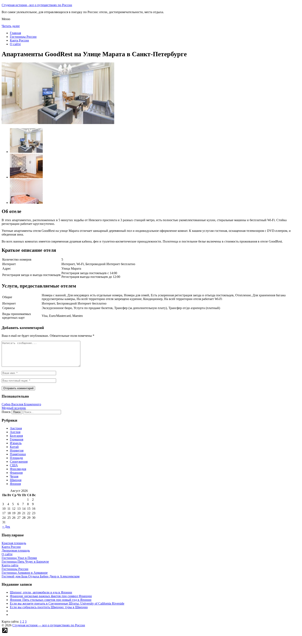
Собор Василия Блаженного (21, 404)
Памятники (18, 454)
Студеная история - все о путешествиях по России (37, 5)
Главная (15, 33)
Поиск (6, 412)
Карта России (19, 40)
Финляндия (18, 469)
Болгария (16, 435)
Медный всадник (14, 408)
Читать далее (11, 26)
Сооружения (19, 461)
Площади (16, 458)
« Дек (6, 526)
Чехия (14, 476)
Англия (15, 432)
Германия (16, 439)
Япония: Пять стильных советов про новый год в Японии (50, 599)
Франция (16, 472)
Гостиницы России (23, 36)
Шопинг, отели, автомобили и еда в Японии (41, 592)
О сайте (15, 44)
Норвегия (16, 450)
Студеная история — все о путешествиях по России (48, 625)
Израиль (16, 443)
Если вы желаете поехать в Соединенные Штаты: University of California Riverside (67, 603)
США (14, 465)
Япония (15, 483)
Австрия (16, 428)
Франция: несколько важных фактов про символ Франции (51, 596)
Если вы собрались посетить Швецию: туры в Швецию (49, 607)
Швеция (15, 480)
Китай (14, 447)
